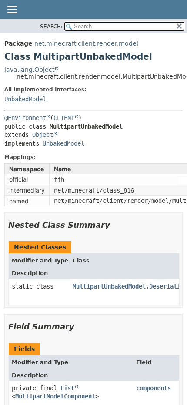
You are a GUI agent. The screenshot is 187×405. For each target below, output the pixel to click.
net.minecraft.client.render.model (86, 43)
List (67, 388)
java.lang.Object (29, 69)
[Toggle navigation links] (11, 10)
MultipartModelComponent (55, 396)
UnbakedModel (25, 99)
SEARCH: (51, 26)
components (153, 388)
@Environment (25, 117)
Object (42, 134)
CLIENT (63, 117)
